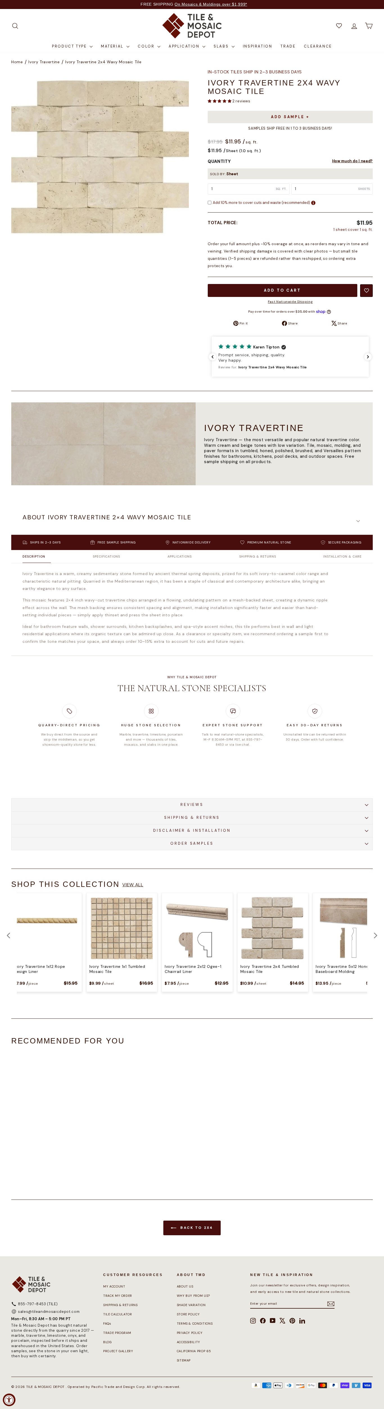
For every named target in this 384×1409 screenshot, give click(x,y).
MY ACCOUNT (114, 1286)
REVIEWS (192, 804)
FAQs (107, 1323)
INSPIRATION (257, 46)
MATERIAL (113, 46)
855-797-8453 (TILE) (38, 1304)
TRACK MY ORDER (117, 1296)
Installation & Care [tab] (342, 556)
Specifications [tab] (106, 556)
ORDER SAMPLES (192, 843)
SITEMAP (184, 1360)
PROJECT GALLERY (118, 1351)
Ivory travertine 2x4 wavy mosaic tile (103, 61)
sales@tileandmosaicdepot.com (49, 1311)
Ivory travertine (44, 61)
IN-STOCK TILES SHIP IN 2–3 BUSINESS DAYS (255, 72)
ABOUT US (185, 1286)
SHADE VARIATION (191, 1305)
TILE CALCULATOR (117, 1314)
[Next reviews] (368, 356)
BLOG (107, 1342)
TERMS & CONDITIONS (195, 1323)
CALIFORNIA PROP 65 (194, 1351)
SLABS (222, 46)
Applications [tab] (180, 556)
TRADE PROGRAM (117, 1333)
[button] (220, 101)
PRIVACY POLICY (190, 1333)
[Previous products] (8, 935)
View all (132, 885)
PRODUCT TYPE (70, 46)
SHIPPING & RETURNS (192, 817)
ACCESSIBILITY (188, 1342)
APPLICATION (185, 46)
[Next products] (375, 935)
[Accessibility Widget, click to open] (9, 1400)
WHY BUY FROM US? (193, 1296)
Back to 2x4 (196, 1227)
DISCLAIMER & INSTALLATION (192, 830)
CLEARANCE (318, 46)
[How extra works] (313, 203)
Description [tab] (33, 556)
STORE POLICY (188, 1314)
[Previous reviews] (212, 356)
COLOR (147, 46)
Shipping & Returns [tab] (257, 556)
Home (17, 61)
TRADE (288, 46)
